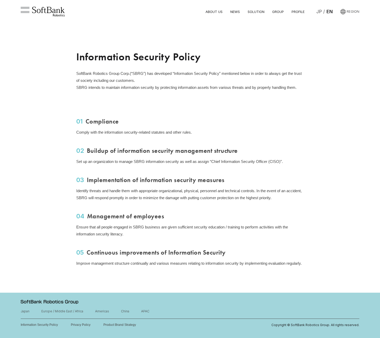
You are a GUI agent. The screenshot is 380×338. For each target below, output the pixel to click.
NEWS (235, 12)
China (125, 311)
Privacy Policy (80, 325)
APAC (145, 311)
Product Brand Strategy (119, 325)
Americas (102, 311)
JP (319, 11)
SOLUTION (256, 12)
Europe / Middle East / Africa (62, 311)
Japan (25, 311)
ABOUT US (214, 12)
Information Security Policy (39, 325)
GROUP (278, 12)
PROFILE (298, 12)
